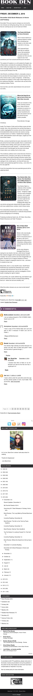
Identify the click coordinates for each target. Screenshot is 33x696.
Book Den (10, 691)
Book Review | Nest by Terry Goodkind (14, 529)
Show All (30, 653)
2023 (4, 475)
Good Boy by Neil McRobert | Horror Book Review (16, 646)
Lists (25, 7)
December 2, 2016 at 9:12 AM (22, 315)
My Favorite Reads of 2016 (11, 505)
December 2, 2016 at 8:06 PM (20, 326)
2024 (4, 472)
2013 (4, 585)
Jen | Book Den (12, 358)
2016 (4, 497)
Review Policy (17, 7)
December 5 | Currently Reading (12, 545)
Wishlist (4, 623)
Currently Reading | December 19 (13, 526)
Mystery (4, 610)
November (7, 553)
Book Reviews (6, 599)
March (6, 569)
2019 (4, 488)
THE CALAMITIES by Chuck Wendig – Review (15, 642)
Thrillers (4, 621)
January (6, 575)
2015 (4, 579)
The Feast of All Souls (24, 32)
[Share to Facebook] (26, 300)
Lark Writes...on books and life (12, 649)
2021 (4, 481)
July (5, 566)
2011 (4, 591)
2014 (4, 582)
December (7, 500)
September (7, 560)
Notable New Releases (11, 302)
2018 (4, 491)
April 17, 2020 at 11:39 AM (14, 375)
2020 (4, 484)
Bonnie (6, 343)
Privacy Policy (22, 691)
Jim (5, 375)
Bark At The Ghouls (9, 631)
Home (2, 7)
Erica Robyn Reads (9, 645)
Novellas (4, 615)
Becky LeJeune (8, 315)
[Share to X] (24, 300)
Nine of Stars (20, 225)
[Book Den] (16, 684)
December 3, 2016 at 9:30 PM (17, 343)
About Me (8, 7)
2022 (4, 478)
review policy (9, 669)
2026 (4, 469)
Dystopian (4, 602)
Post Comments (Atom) (14, 413)
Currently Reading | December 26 (13, 518)
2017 (4, 494)
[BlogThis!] (23, 300)
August (6, 563)
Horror (3, 607)
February (6, 572)
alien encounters (15, 381)
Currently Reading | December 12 (13, 537)
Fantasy (4, 604)
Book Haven (7, 637)
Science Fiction (6, 618)
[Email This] (21, 300)
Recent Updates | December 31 (12, 502)
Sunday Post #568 (8, 638)
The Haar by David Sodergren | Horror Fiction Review (14, 633)
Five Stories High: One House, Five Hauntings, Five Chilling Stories (24, 178)
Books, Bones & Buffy (9, 641)
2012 (4, 588)
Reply (5, 321)
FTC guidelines (16, 661)
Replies (8, 355)
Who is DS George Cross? (10, 650)
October (6, 556)
